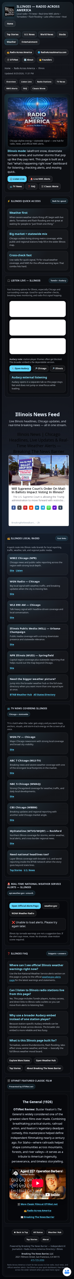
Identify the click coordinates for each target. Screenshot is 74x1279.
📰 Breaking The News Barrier (37, 1217)
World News (46, 34)
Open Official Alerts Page (25, 905)
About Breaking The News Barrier (44, 1068)
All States (38, 1232)
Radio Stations (44, 81)
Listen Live (26, 81)
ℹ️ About (28, 59)
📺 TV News (16, 186)
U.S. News (29, 34)
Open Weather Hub (46, 1060)
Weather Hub (54, 1232)
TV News (61, 81)
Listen (19, 570)
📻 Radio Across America (19, 52)
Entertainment (29, 41)
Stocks (62, 34)
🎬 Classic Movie (49, 186)
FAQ (25, 88)
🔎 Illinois (57, 368)
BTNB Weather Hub (21, 694)
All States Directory (44, 694)
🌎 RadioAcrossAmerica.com (52, 52)
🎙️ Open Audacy (20, 368)
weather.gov (50, 905)
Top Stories (12, 34)
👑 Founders (45, 59)
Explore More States (19, 1060)
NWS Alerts (12, 88)
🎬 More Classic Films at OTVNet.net (37, 1204)
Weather (11, 41)
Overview (11, 81)
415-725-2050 (37, 1260)
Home (10, 23)
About (46, 1239)
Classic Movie (39, 88)
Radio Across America (24, 68)
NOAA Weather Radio (23, 913)
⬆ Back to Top (21, 1232)
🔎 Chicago (40, 368)
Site (12, 570)
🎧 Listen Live (17, 178)
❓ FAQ (31, 186)
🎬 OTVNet (12, 59)
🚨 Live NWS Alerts (40, 178)
